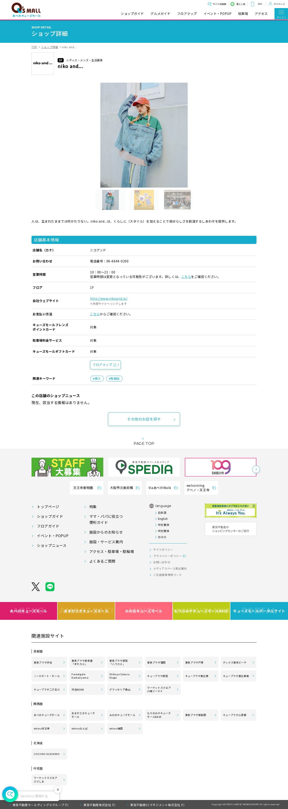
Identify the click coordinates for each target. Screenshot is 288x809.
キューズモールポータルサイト (259, 611)
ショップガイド (132, 13)
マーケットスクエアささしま (45, 779)
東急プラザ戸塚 (194, 662)
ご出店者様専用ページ (167, 575)
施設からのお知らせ (106, 532)
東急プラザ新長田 (195, 715)
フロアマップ (187, 13)
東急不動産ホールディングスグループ (38, 805)
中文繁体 (163, 525)
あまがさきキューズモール (86, 611)
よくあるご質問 (102, 561)
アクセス (261, 13)
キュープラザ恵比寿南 (236, 676)
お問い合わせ (161, 562)
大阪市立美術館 (121, 487)
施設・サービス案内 (106, 541)
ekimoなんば (80, 728)
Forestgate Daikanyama (80, 675)
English (163, 518)
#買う (97, 378)
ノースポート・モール (47, 676)
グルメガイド (160, 13)
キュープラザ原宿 (157, 676)
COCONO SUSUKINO (47, 754)
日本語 (162, 512)
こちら (186, 276)
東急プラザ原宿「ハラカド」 (118, 662)
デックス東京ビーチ (235, 662)
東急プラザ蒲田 (156, 662)
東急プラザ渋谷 (43, 662)
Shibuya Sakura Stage (119, 675)
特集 (93, 506)
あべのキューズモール (28, 611)
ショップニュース (52, 545)
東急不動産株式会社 (97, 805)
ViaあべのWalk (159, 487)
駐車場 (243, 13)
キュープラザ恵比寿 (197, 676)
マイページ (279, 4)
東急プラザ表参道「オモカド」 (82, 662)
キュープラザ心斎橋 (234, 715)
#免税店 (114, 378)
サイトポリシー (163, 549)
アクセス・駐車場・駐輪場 (111, 551)
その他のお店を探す (144, 419)
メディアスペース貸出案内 (170, 568)
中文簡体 (163, 531)
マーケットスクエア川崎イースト (159, 689)
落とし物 (240, 4)
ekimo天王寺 (42, 728)
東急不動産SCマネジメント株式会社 (155, 805)
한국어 (162, 537)
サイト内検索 (219, 4)
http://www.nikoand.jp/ (108, 298)
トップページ (48, 506)
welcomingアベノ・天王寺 (198, 487)
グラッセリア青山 (119, 689)
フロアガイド (48, 526)
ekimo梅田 (116, 728)
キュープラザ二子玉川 (47, 689)
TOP (34, 47)
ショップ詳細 (49, 47)
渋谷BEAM (78, 689)
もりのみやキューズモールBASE (201, 611)
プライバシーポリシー (167, 556)
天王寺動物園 (83, 487)
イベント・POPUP (217, 13)
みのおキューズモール (143, 611)
